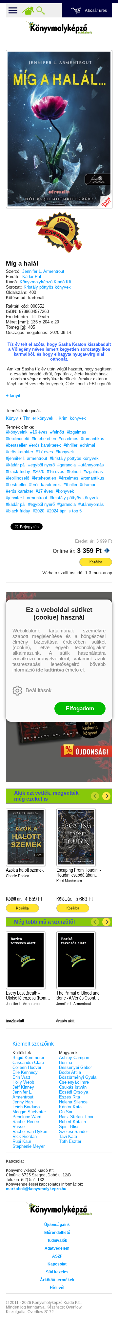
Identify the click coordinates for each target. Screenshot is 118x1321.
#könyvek (65, 451)
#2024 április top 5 (64, 510)
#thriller (70, 445)
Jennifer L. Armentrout (43, 271)
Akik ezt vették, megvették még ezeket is (46, 796)
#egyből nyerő (41, 464)
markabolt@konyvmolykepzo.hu (36, 1189)
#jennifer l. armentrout (26, 458)
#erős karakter (19, 451)
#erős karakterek (45, 445)
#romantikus (92, 438)
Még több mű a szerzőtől (44, 922)
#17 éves (44, 451)
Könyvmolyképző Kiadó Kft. (46, 281)
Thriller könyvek (38, 418)
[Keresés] (40, 10)
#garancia (66, 464)
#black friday (18, 471)
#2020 (38, 471)
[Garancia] (59, 232)
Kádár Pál (31, 276)
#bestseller (16, 445)
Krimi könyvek (72, 418)
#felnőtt (57, 432)
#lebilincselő (17, 438)
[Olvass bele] (100, 196)
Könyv (12, 418)
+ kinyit (13, 395)
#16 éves (39, 432)
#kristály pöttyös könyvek (74, 458)
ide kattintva (50, 669)
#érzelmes (68, 438)
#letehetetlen (44, 438)
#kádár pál (16, 464)
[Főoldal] (28, 10)
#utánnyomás (91, 464)
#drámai (87, 445)
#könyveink (17, 432)
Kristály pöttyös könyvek (47, 287)
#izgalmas (76, 432)
